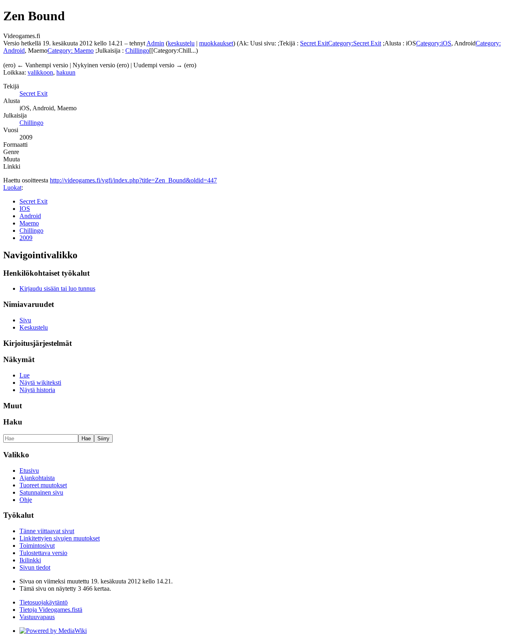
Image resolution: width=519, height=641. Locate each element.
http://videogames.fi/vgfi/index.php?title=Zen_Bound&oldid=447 (133, 180)
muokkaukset (216, 43)
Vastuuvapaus (37, 616)
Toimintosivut (37, 545)
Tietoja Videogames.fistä (50, 609)
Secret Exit (314, 43)
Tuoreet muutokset (43, 485)
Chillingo (137, 50)
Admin (155, 43)
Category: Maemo (70, 50)
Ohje (25, 499)
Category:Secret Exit (354, 43)
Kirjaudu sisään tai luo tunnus (57, 288)
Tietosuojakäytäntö (43, 602)
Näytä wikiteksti (40, 382)
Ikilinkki (30, 560)
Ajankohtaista (37, 477)
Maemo (29, 223)
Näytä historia (37, 389)
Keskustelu (33, 327)
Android (30, 215)
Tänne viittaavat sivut (46, 530)
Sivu (25, 320)
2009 (25, 237)
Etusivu (29, 470)
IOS (24, 208)
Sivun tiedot (34, 567)
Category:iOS (433, 43)
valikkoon (40, 72)
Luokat (12, 187)
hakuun (65, 72)
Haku (12, 422)
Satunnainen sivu (41, 492)
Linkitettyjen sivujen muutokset (59, 538)
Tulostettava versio (43, 552)
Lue (24, 375)
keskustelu (181, 43)
